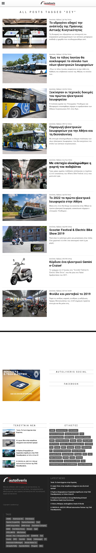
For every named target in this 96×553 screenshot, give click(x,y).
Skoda (78, 447)
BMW (52, 440)
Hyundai (70, 447)
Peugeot (78, 454)
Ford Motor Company (83, 437)
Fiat (51, 447)
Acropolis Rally (55, 454)
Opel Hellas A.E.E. (56, 461)
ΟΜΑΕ (52, 430)
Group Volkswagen (84, 464)
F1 (51, 451)
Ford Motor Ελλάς (62, 440)
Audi (90, 454)
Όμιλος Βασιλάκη (72, 434)
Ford (81, 434)
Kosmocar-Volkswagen (62, 451)
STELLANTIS (87, 440)
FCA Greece (73, 430)
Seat (83, 461)
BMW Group (69, 437)
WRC (63, 447)
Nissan (73, 440)
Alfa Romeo (54, 444)
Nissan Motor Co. (78, 451)
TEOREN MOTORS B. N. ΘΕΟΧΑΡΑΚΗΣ (63, 464)
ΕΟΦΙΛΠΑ (89, 444)
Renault (79, 457)
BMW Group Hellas (56, 437)
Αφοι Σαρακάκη (55, 457)
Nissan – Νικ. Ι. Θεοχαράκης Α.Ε (72, 444)
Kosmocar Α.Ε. (62, 430)
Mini (84, 454)
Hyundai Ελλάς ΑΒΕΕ (72, 461)
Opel (79, 440)
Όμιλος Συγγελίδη (56, 434)
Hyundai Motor (68, 454)
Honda (57, 447)
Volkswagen (86, 447)
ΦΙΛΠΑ (65, 457)
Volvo (72, 457)
